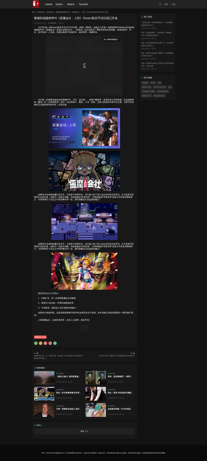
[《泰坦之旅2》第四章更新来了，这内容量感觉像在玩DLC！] (44, 377)
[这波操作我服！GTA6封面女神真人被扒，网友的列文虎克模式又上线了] (96, 410)
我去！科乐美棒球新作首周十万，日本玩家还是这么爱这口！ (68, 392)
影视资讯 (70, 4)
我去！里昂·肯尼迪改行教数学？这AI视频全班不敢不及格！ (119, 392)
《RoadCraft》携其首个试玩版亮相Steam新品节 (116, 356)
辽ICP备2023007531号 (103, 455)
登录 (86, 431)
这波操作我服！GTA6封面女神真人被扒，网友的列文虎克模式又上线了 (120, 409)
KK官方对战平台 (162, 91)
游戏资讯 (59, 4)
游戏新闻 (145, 83)
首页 (33, 12)
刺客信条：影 (146, 96)
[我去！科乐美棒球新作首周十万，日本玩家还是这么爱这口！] (44, 394)
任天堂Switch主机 (160, 87)
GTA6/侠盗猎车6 (159, 96)
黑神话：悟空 (146, 87)
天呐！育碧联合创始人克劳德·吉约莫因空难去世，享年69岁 (68, 409)
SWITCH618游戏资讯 (36, 4)
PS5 (169, 87)
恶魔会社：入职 (40, 337)
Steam (153, 83)
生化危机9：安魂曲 (148, 91)
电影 (159, 83)
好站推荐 (84, 4)
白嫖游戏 (48, 4)
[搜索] (160, 4)
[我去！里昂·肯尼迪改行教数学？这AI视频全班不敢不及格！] (96, 394)
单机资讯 (50, 12)
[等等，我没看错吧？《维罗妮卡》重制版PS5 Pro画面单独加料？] (96, 377)
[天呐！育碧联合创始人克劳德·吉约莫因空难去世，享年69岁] (44, 410)
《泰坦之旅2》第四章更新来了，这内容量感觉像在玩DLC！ (68, 376)
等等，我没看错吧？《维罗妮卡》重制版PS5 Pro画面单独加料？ (120, 376)
